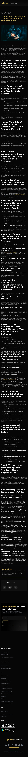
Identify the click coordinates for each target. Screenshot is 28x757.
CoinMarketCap (12, 379)
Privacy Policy (16, 626)
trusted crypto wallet (10, 252)
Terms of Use (7, 626)
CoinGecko (5, 379)
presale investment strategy (16, 55)
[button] (25, 3)
